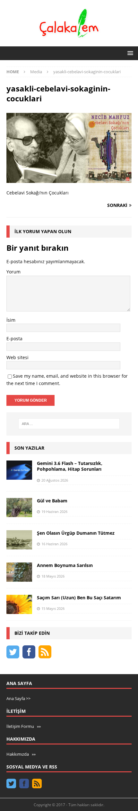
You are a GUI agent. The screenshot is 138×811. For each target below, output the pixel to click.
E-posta (14, 338)
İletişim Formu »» (23, 726)
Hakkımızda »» (21, 754)
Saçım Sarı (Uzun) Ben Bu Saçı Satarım (79, 597)
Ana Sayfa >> (18, 698)
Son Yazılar (29, 448)
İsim (10, 320)
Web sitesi (17, 357)
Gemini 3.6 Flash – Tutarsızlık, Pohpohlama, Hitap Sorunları (69, 466)
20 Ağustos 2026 (54, 480)
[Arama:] (69, 423)
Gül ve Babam (52, 501)
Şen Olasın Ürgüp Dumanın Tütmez (76, 533)
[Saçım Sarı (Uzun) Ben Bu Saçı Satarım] (19, 604)
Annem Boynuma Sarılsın (65, 565)
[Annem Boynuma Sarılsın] (19, 572)
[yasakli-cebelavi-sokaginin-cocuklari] (69, 179)
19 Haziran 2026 (54, 511)
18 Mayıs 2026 (53, 576)
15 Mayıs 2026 (53, 608)
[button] (129, 53)
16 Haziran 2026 (54, 543)
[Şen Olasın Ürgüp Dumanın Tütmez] (19, 539)
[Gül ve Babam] (19, 507)
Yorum (13, 272)
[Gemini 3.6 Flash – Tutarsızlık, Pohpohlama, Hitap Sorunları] (19, 470)
